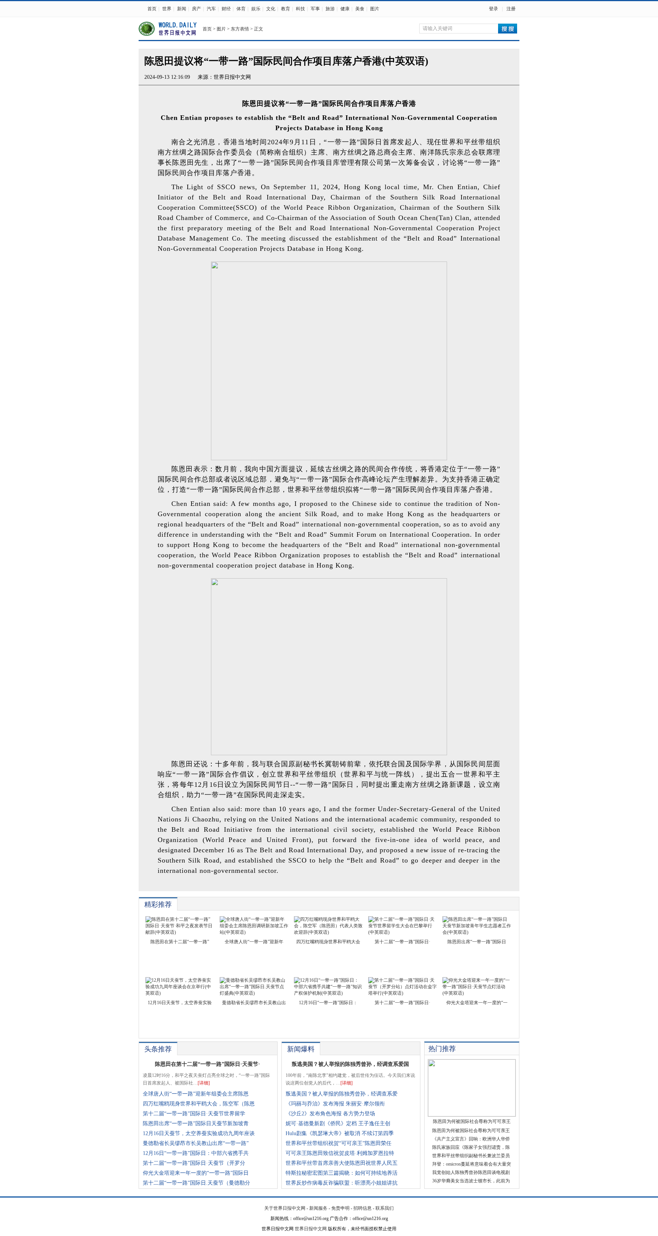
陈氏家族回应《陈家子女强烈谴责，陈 (471, 1147)
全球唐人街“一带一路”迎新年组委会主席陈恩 (196, 1094)
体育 (241, 8)
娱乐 (255, 8)
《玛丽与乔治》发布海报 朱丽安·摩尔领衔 (335, 1104)
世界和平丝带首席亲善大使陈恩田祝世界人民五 (342, 1163)
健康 (345, 8)
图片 (374, 8)
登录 (493, 8)
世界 (166, 8)
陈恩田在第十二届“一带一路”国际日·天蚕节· (207, 1064)
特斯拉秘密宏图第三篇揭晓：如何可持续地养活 (342, 1173)
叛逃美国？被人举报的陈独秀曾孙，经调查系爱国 (350, 1064)
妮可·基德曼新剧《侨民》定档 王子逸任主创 (338, 1123)
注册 (511, 8)
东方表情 (240, 29)
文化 (270, 8)
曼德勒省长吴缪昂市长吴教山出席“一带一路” (196, 1143)
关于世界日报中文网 (284, 1208)
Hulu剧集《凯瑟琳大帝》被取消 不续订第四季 (340, 1133)
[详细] (204, 1083)
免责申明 (340, 1208)
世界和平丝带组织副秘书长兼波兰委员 (471, 1155)
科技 (300, 8)
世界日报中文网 (232, 77)
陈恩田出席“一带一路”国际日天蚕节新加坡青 (196, 1123)
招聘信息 (362, 1208)
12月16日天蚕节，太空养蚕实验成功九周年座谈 (199, 1133)
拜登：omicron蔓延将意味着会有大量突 (471, 1164)
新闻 (181, 8)
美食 (359, 8)
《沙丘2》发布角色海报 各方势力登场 (330, 1113)
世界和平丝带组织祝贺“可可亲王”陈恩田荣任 (338, 1143)
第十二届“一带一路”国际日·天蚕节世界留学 (194, 1113)
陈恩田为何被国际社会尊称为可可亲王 (471, 1130)
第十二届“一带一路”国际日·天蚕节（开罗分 (194, 1163)
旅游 (330, 8)
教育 (285, 8)
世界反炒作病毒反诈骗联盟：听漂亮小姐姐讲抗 (342, 1183)
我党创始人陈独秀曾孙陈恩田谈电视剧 (471, 1172)
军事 (315, 8)
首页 (152, 8)
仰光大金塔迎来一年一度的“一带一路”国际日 (196, 1173)
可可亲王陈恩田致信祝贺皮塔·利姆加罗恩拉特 (340, 1153)
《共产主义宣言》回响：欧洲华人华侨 (471, 1139)
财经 (226, 8)
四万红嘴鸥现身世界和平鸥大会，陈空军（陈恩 (199, 1104)
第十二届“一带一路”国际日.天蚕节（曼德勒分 (196, 1183)
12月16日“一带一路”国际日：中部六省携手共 (196, 1153)
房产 (196, 8)
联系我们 (384, 1208)
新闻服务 (318, 1208)
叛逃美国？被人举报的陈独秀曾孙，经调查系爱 (342, 1094)
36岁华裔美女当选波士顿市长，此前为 (471, 1180)
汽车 (211, 8)
